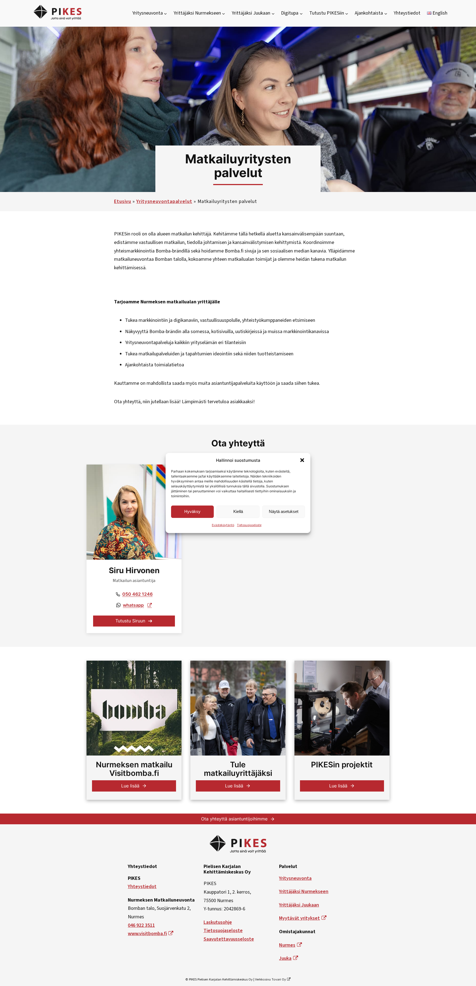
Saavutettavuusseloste (229, 939)
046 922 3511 (141, 925)
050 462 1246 (137, 594)
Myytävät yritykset (299, 918)
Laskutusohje (218, 922)
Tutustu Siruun (130, 621)
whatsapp (133, 605)
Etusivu (122, 201)
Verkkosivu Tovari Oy (270, 979)
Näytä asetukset (283, 511)
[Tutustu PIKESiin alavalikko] (346, 13)
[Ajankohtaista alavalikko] (385, 13)
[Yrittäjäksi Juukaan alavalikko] (273, 13)
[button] (302, 460)
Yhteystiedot (142, 886)
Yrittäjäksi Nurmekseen (303, 891)
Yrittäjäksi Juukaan (299, 905)
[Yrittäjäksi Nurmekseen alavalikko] (223, 13)
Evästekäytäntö (223, 525)
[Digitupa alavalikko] (301, 13)
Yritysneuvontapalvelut (164, 201)
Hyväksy (192, 511)
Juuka (285, 958)
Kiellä (238, 511)
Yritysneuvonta (295, 878)
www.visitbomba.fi (147, 933)
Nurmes (287, 945)
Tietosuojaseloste (249, 525)
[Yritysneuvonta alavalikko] (165, 13)
